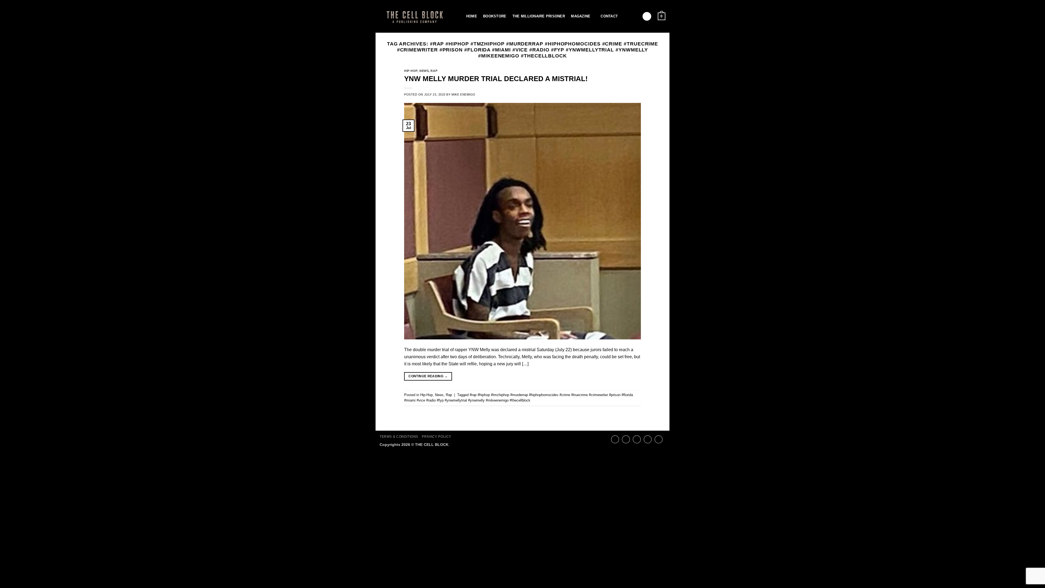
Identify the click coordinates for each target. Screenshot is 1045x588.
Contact (609, 16)
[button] (647, 16)
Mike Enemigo (463, 94)
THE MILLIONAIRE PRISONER (538, 16)
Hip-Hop (410, 70)
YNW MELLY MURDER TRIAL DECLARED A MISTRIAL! (496, 78)
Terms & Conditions (399, 437)
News (424, 70)
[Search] (458, 16)
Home (471, 16)
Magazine (580, 16)
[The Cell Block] (414, 16)
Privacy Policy (436, 437)
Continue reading (428, 376)
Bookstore (494, 16)
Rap (434, 70)
